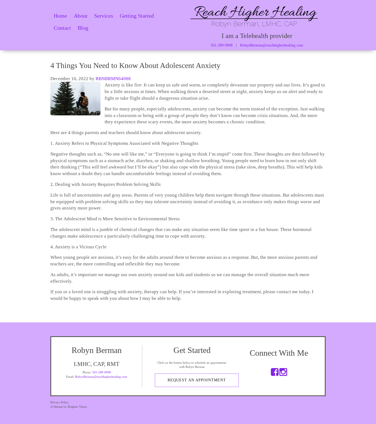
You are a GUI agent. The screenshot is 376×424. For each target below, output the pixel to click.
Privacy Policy (59, 402)
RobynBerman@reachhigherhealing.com (271, 45)
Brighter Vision (77, 406)
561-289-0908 (222, 45)
